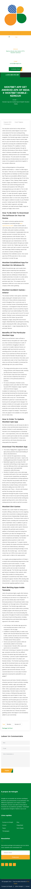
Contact (4, 825)
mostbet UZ (18, 724)
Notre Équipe (20, 828)
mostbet (9, 724)
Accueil (15, 100)
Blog (18, 822)
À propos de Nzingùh (7, 822)
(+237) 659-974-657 (12, 75)
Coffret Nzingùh (19, 886)
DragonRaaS (20, 825)
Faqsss (4, 828)
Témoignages (5, 831)
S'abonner (15, 857)
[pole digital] (16, 39)
